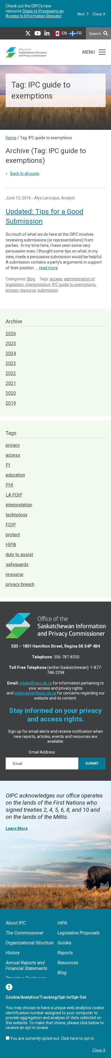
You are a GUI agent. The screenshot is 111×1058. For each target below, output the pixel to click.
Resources (67, 962)
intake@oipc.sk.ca (36, 683)
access (56, 279)
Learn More (17, 828)
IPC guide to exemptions (74, 284)
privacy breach (20, 584)
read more (48, 268)
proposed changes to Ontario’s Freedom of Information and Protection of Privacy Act (35, 13)
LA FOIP (14, 495)
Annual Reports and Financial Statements (26, 965)
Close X (99, 14)
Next (81, 14)
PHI (9, 485)
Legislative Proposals (78, 933)
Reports (65, 952)
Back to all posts (24, 173)
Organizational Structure (30, 943)
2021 (11, 383)
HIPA (11, 544)
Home (11, 137)
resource (28, 290)
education (15, 475)
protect (13, 534)
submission (48, 290)
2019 (11, 403)
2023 (11, 363)
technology (17, 514)
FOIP (11, 524)
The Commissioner (24, 933)
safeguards (17, 564)
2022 (11, 373)
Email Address (42, 752)
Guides (64, 943)
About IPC (16, 923)
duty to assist (19, 554)
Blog (31, 279)
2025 (11, 343)
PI (8, 465)
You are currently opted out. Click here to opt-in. (52, 1038)
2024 (11, 353)
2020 (11, 393)
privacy (12, 290)
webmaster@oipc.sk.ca (35, 693)
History (13, 952)
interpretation (38, 284)
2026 (11, 333)
